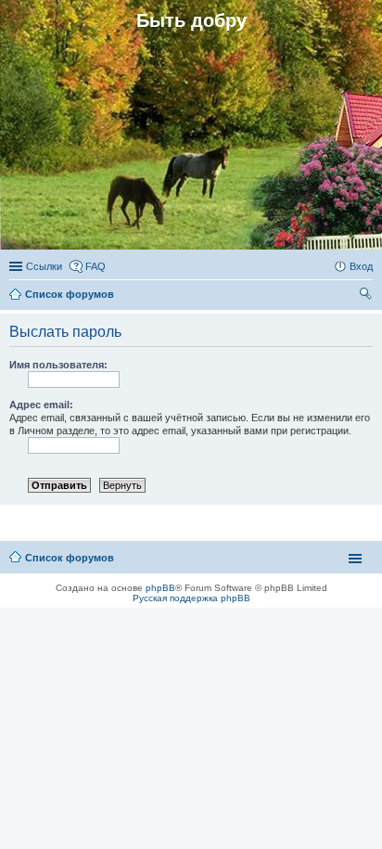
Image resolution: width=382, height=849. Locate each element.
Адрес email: (41, 404)
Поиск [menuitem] (367, 296)
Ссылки (44, 266)
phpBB (160, 588)
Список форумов (69, 557)
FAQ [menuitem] (95, 266)
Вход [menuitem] (361, 266)
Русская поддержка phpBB (191, 598)
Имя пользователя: (58, 364)
